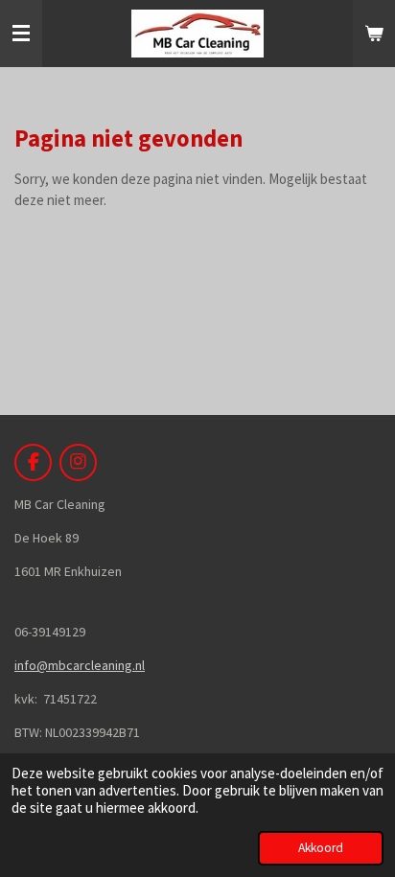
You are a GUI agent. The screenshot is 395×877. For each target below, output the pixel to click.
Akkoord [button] (320, 848)
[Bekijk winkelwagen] (374, 33)
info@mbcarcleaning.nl (79, 665)
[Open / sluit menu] (21, 33)
